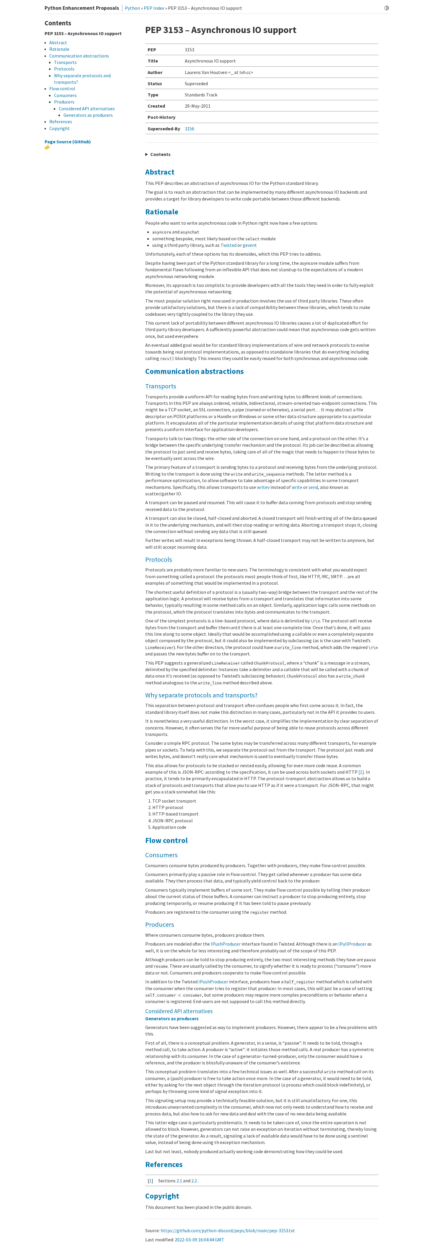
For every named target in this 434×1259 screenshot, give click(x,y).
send (313, 487)
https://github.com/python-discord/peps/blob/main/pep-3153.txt (228, 1230)
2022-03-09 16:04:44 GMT (199, 1239)
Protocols (158, 559)
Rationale (161, 211)
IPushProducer (226, 944)
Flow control (166, 840)
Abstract (159, 172)
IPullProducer (352, 944)
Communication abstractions (194, 371)
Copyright (162, 1196)
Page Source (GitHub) (68, 141)
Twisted (228, 245)
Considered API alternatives (179, 1011)
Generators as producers (172, 1018)
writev (263, 487)
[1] (361, 772)
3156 (189, 129)
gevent (250, 245)
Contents (160, 154)
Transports (160, 386)
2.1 (179, 1181)
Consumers (161, 855)
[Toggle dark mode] (386, 8)
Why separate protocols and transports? (201, 695)
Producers (159, 924)
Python (132, 8)
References (164, 1164)
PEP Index (154, 8)
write (297, 487)
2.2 (194, 1181)
